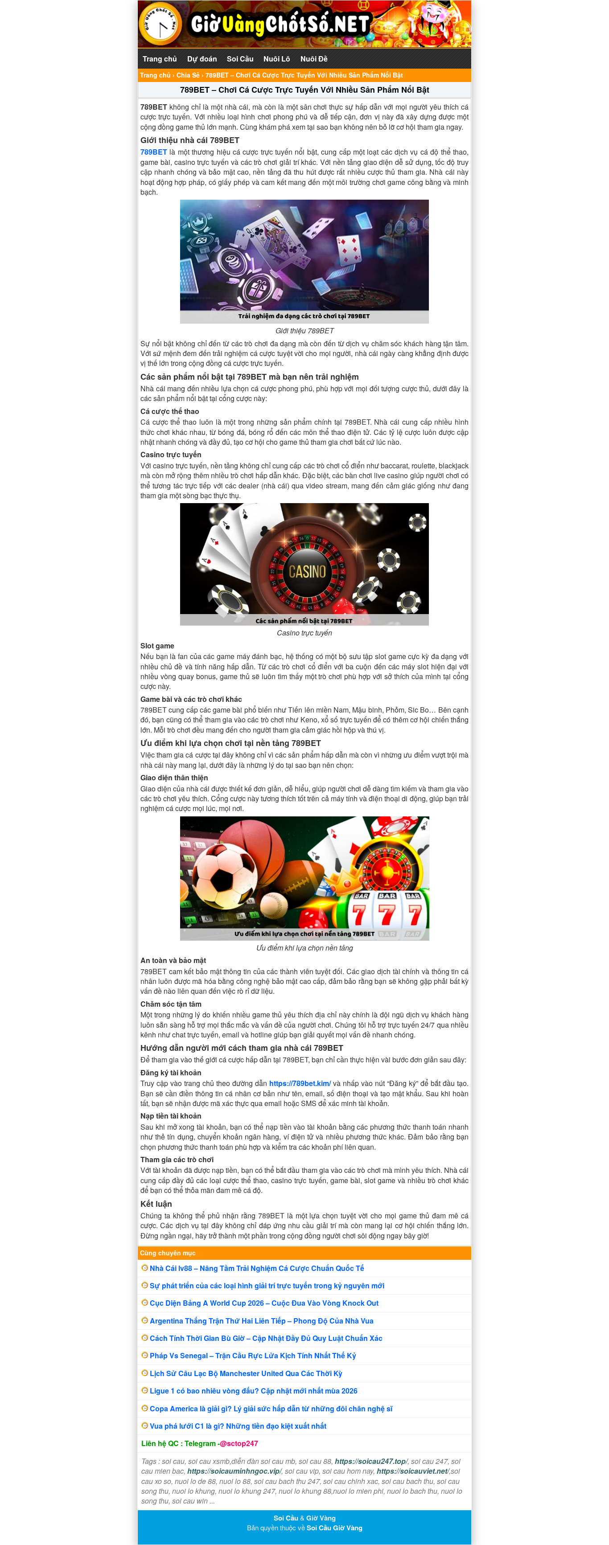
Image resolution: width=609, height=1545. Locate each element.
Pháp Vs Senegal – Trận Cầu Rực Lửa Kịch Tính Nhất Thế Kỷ (253, 1355)
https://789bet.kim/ (300, 1083)
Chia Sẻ (188, 74)
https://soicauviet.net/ (413, 1471)
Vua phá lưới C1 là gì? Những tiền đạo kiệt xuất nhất (238, 1426)
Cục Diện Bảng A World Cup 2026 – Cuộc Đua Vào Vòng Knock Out (264, 1303)
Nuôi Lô (276, 58)
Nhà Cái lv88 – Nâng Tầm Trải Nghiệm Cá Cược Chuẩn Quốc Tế (257, 1268)
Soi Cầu (240, 58)
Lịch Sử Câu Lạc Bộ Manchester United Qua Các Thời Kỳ (246, 1373)
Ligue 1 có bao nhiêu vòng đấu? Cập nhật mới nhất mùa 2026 (254, 1390)
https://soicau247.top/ (371, 1461)
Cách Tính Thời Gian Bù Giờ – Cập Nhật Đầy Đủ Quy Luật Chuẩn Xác (266, 1338)
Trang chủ (160, 58)
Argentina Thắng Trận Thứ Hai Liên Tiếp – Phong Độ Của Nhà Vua (262, 1321)
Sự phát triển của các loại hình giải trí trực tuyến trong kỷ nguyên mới (267, 1285)
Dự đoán (202, 58)
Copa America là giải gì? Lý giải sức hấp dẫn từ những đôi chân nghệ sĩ (271, 1408)
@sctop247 (239, 1443)
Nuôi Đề (314, 58)
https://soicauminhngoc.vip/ (234, 1471)
